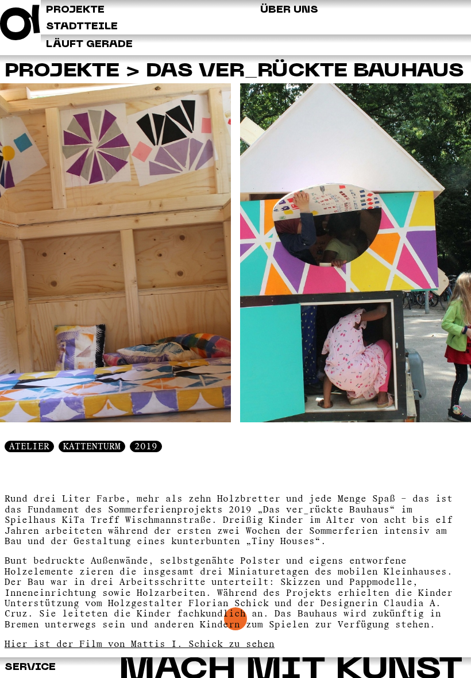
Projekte (62, 71)
